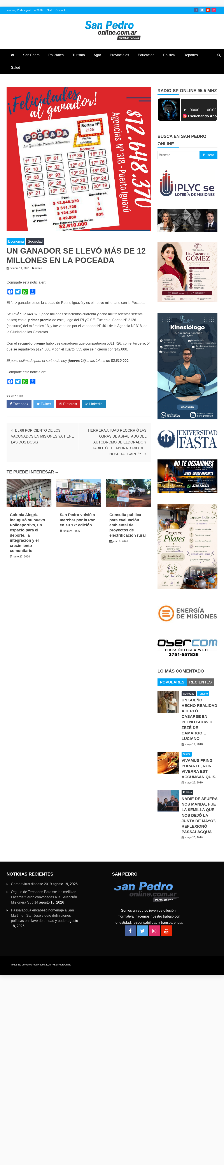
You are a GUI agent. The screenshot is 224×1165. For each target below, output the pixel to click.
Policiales (56, 55)
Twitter (202, 10)
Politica (169, 55)
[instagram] (154, 930)
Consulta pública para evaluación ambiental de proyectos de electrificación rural (127, 525)
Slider (186, 754)
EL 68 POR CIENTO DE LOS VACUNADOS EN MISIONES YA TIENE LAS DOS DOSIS (42, 436)
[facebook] (130, 930)
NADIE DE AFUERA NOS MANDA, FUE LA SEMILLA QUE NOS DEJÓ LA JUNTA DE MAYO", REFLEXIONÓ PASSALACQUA (199, 815)
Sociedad (35, 241)
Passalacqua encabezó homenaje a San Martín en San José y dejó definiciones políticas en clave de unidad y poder (42, 915)
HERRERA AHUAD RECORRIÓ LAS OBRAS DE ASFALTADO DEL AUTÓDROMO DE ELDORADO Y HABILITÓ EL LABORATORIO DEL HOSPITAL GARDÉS (117, 442)
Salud (15, 67)
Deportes (191, 55)
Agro (97, 55)
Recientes (200, 682)
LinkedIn (95, 404)
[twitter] (142, 930)
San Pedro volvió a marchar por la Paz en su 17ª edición (77, 520)
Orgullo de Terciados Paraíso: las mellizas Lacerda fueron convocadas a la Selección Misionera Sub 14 (44, 897)
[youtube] (166, 930)
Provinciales (119, 55)
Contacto (61, 10)
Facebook (196, 10)
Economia (16, 241)
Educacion (146, 55)
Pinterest (69, 404)
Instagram (214, 10)
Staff (49, 10)
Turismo (78, 55)
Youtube (208, 10)
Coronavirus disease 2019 (31, 884)
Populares (172, 682)
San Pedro (31, 55)
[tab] (172, 682)
